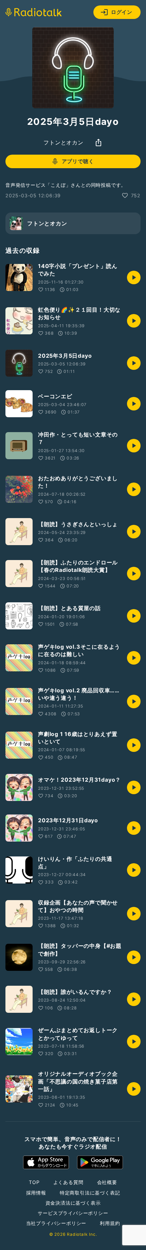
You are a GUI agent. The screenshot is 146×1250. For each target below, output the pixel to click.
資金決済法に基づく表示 (73, 1203)
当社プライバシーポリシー (56, 1223)
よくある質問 (68, 1182)
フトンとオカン (63, 142)
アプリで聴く (78, 161)
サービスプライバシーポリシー (73, 1213)
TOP (34, 1182)
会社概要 (107, 1182)
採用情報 (36, 1193)
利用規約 (110, 1223)
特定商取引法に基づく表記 (90, 1193)
